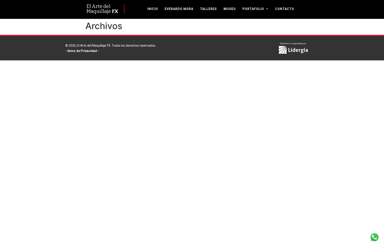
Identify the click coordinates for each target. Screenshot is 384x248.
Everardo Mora (179, 9)
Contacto (284, 9)
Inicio (152, 9)
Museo (230, 9)
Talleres (208, 9)
